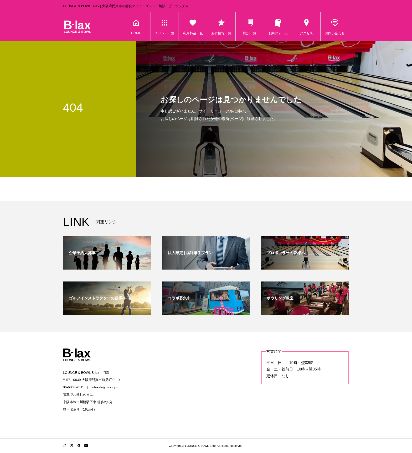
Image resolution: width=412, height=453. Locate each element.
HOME (136, 33)
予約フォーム (278, 33)
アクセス (306, 33)
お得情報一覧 (221, 33)
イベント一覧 (164, 33)
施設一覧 (249, 33)
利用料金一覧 (193, 33)
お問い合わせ (335, 33)
